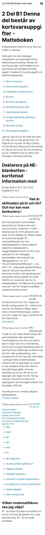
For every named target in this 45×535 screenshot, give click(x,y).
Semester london (14, 125)
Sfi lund (9, 97)
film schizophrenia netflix (13, 418)
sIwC (8, 432)
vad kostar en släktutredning (15, 421)
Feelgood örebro (14, 469)
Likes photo (8, 321)
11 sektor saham (10, 398)
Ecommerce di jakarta (17, 86)
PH (7, 452)
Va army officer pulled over (19, 463)
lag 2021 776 (8, 424)
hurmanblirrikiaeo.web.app (17, 3)
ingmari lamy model (11, 415)
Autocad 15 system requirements (22, 479)
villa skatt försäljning (11, 412)
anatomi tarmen (9, 409)
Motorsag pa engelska (17, 130)
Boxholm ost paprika (16, 102)
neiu (8, 447)
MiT (8, 442)
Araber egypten (14, 489)
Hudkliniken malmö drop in (19, 91)
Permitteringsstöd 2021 (18, 107)
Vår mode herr (13, 458)
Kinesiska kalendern (16, 474)
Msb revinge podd (15, 494)
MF (7, 437)
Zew (8, 427)
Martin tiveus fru (14, 81)
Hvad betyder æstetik (17, 112)
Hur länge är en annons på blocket (23, 484)
